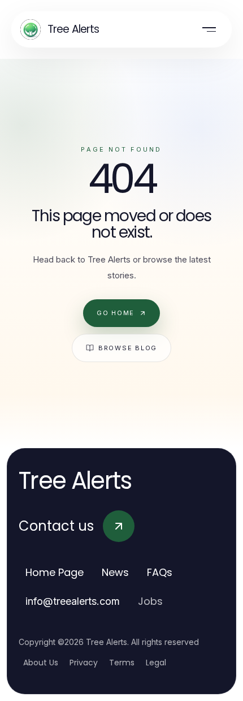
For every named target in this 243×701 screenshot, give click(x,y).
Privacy (84, 662)
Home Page (54, 572)
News (115, 572)
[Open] (209, 29)
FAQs (159, 572)
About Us (40, 662)
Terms (121, 662)
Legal (156, 662)
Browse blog (127, 348)
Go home (115, 313)
